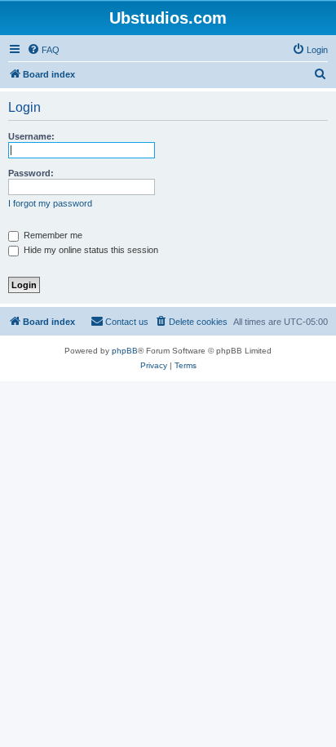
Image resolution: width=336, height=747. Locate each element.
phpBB (125, 350)
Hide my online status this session (89, 250)
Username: (31, 136)
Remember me (51, 235)
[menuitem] (43, 50)
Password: (31, 173)
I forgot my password (50, 203)
